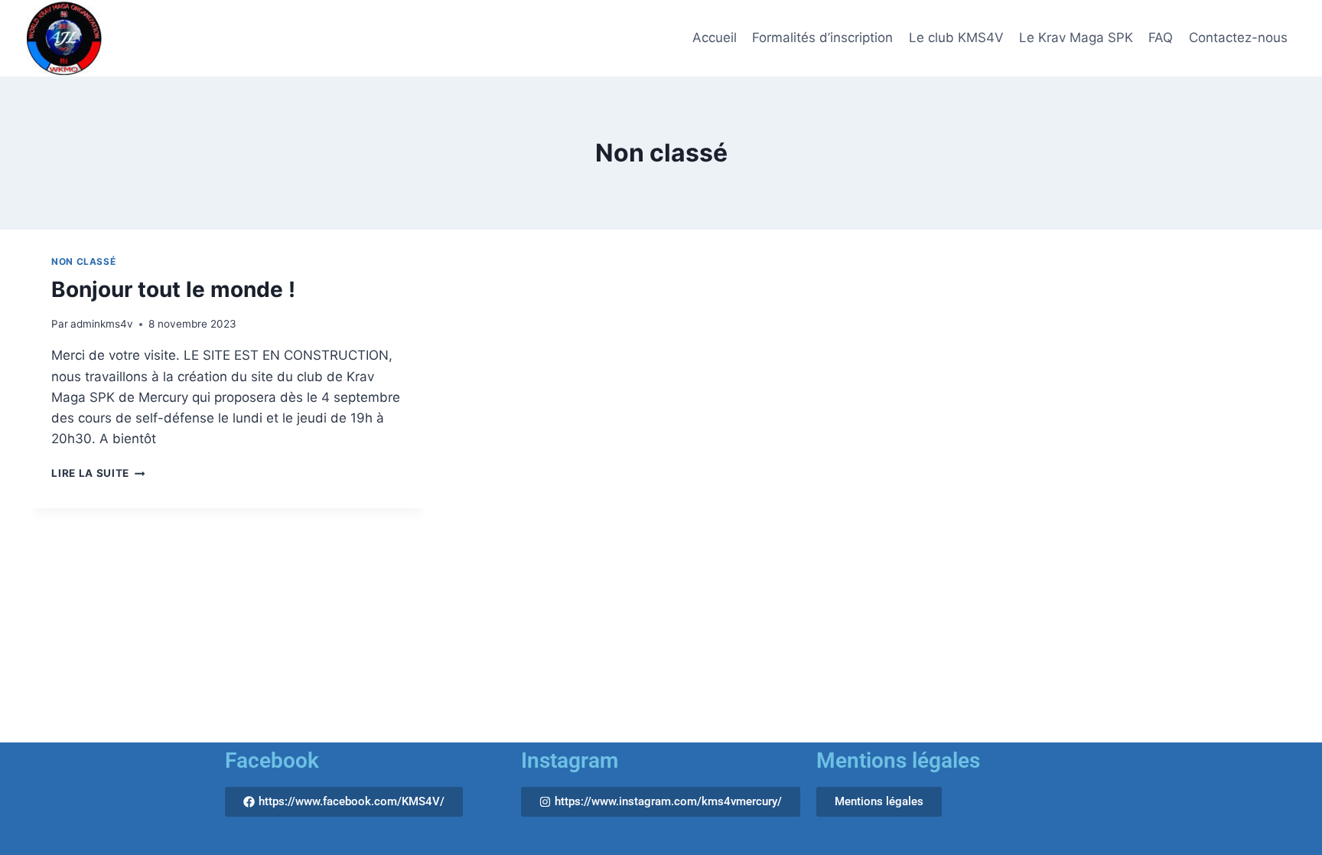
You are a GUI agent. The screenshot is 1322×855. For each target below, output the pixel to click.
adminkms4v (101, 324)
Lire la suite (98, 473)
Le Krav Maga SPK (1076, 37)
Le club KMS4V (956, 37)
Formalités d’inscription (822, 37)
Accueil (714, 37)
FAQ (1160, 37)
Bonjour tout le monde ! (173, 289)
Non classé (83, 261)
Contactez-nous (1238, 37)
